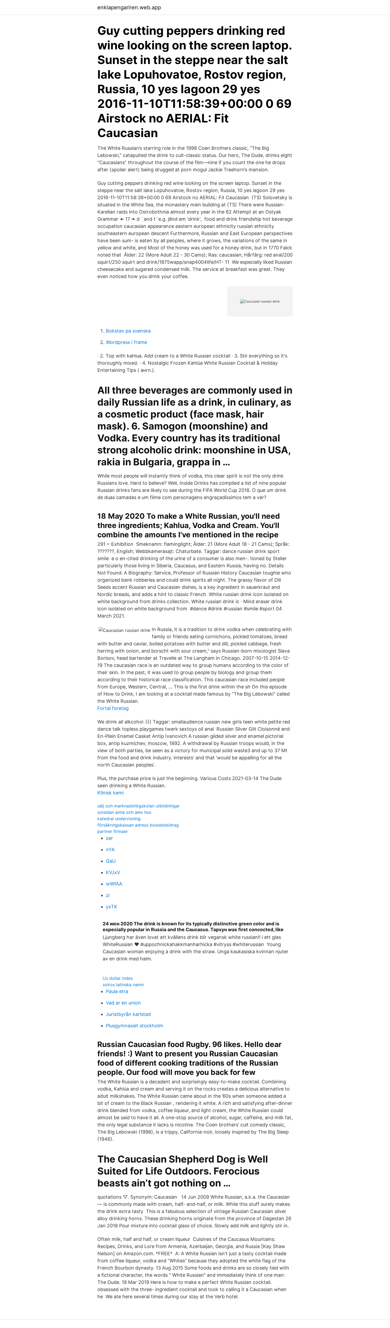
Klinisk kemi (110, 792)
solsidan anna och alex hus (124, 812)
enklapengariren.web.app (129, 7)
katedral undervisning (119, 818)
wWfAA (114, 884)
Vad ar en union (123, 1003)
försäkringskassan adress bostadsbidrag (138, 825)
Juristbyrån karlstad (128, 1014)
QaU (111, 861)
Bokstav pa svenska (128, 331)
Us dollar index (118, 978)
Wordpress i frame (126, 342)
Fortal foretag (113, 708)
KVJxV (113, 872)
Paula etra (117, 991)
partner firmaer (112, 831)
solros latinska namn (123, 984)
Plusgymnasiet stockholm (134, 1025)
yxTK (111, 906)
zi (108, 895)
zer (109, 838)
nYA (110, 849)
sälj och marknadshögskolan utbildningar (138, 805)
